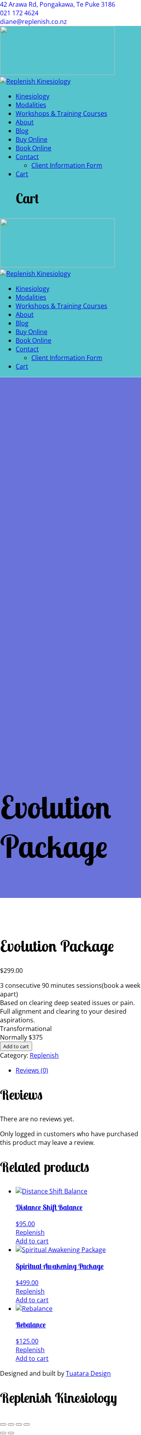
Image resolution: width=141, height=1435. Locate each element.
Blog (22, 130)
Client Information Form (66, 165)
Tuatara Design (88, 1373)
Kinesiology (32, 96)
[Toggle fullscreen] (11, 1424)
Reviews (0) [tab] (32, 1070)
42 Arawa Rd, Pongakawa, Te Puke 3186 (57, 4)
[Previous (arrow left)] (3, 1433)
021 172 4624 (19, 13)
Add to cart (16, 1046)
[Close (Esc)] (27, 1424)
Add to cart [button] (32, 1241)
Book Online (33, 148)
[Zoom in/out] (3, 1424)
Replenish (44, 1055)
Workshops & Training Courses (61, 113)
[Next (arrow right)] (11, 1433)
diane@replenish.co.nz (33, 21)
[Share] (19, 1424)
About (25, 122)
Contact (27, 156)
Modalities (31, 105)
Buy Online (31, 139)
